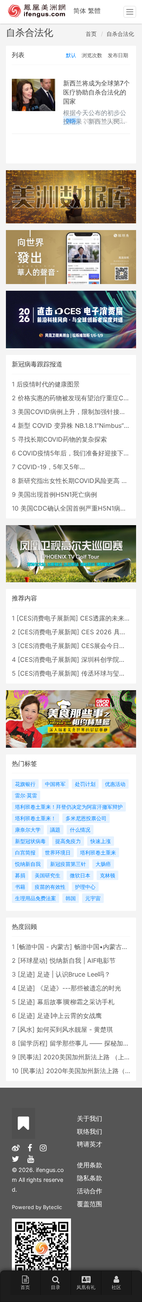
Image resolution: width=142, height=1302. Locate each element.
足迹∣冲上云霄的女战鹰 (69, 1016)
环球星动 (32, 960)
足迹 (26, 974)
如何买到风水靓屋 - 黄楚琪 (75, 1029)
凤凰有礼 (86, 1287)
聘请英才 (89, 1144)
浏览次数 (92, 55)
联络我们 (89, 1131)
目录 (55, 1287)
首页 (91, 33)
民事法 (29, 1057)
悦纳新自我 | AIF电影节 (83, 960)
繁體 (94, 11)
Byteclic (52, 1207)
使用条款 (89, 1165)
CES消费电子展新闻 (47, 618)
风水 (26, 1029)
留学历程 (32, 1043)
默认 (71, 55)
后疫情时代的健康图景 (48, 384)
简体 (79, 11)
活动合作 (89, 1191)
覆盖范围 (89, 1204)
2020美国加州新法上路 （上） (87, 1057)
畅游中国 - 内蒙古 (44, 947)
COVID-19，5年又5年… (51, 467)
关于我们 (89, 1118)
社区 (116, 1287)
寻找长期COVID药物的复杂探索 (62, 439)
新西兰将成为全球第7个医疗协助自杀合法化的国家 (96, 92)
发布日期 (118, 55)
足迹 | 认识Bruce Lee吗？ (73, 974)
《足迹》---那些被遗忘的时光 (79, 988)
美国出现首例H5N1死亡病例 (57, 494)
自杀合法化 (120, 33)
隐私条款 (89, 1178)
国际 (71, 120)
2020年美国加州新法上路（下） (92, 1071)
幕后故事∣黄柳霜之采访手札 (75, 1002)
